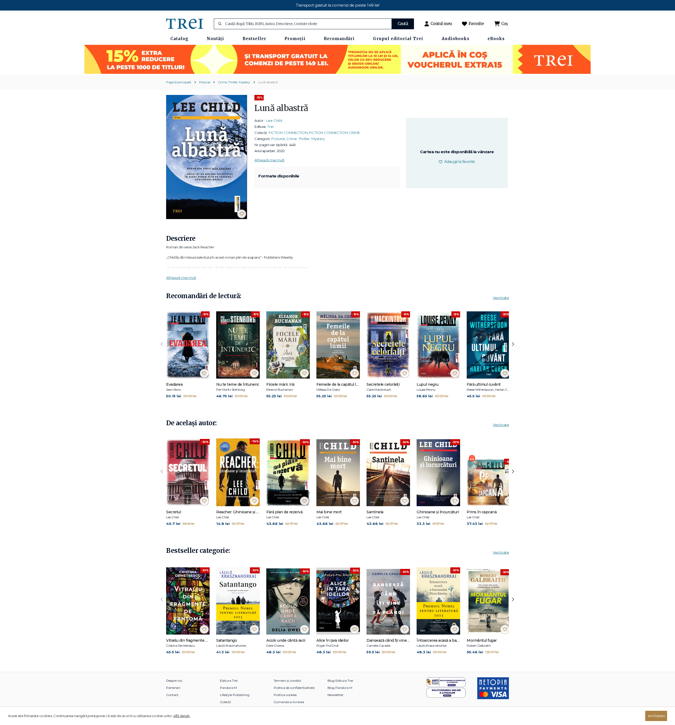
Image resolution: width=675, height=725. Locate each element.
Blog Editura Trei (340, 681)
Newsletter (335, 695)
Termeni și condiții (287, 681)
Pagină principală (178, 82)
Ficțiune (204, 82)
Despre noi (174, 681)
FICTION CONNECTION (288, 132)
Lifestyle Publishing (234, 695)
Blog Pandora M (339, 688)
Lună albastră (268, 82)
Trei (270, 126)
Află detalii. (181, 716)
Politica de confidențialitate (294, 688)
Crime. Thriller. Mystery (234, 82)
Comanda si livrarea (289, 702)
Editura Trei (229, 681)
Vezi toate (501, 298)
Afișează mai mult (269, 160)
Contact (172, 695)
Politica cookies (285, 695)
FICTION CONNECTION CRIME (334, 132)
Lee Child (274, 120)
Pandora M (228, 688)
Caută (403, 23)
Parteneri (173, 688)
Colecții (225, 702)
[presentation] (162, 344)
